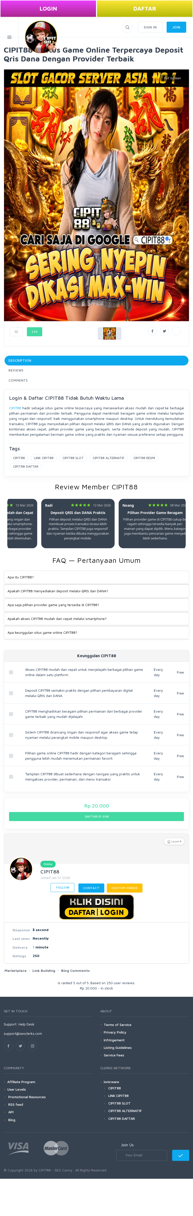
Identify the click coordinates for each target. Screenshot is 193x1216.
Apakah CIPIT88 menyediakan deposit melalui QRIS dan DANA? (58, 591)
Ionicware (111, 1082)
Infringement (114, 1040)
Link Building (43, 970)
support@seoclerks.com (23, 1033)
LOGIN (48, 8)
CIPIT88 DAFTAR (25, 466)
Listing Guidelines (118, 1047)
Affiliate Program (21, 1082)
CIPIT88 (15, 408)
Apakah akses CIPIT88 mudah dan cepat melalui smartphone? (57, 618)
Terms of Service (117, 1024)
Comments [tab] (18, 380)
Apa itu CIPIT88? (21, 577)
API (10, 1112)
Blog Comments (75, 970)
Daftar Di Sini (96, 816)
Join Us (127, 1145)
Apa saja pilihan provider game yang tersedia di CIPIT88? (53, 605)
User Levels (16, 1089)
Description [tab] (20, 360)
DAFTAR (144, 8)
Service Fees (114, 1055)
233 (35, 332)
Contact (91, 888)
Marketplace (16, 970)
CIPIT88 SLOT (73, 458)
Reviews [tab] (16, 370)
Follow (62, 887)
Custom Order (125, 888)
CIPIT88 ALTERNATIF (108, 458)
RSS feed (15, 1104)
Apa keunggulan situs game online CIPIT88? (42, 632)
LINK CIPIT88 (44, 458)
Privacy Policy (115, 1032)
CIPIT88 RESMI (144, 458)
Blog (11, 1120)
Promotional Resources (26, 1097)
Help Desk (26, 1024)
